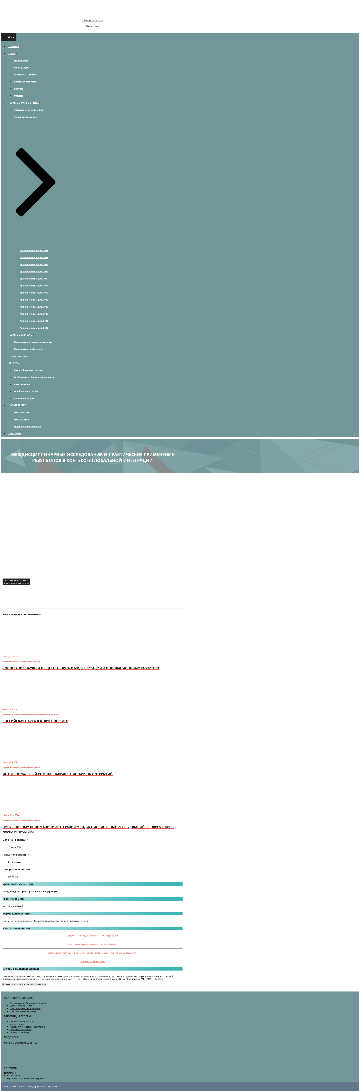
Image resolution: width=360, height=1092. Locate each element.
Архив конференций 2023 (34, 271)
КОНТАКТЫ (14, 433)
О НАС (11, 53)
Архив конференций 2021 (34, 285)
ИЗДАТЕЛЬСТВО (17, 405)
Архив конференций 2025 (34, 257)
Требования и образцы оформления (34, 377)
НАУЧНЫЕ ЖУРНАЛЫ (20, 334)
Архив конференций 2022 (34, 278)
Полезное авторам (24, 398)
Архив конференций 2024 (34, 264)
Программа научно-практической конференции (92, 944)
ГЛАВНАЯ (13, 46)
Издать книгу (92, 26)
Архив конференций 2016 (34, 320)
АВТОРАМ (14, 363)
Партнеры (19, 88)
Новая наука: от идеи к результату (33, 341)
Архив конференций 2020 (34, 292)
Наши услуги (21, 67)
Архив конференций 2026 (34, 250)
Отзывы (18, 95)
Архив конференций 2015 (34, 327)
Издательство (21, 412)
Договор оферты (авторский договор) (28, 1003)
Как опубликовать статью (28, 370)
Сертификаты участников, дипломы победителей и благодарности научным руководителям (92, 953)
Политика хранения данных (23, 1011)
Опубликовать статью (92, 20)
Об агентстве (21, 60)
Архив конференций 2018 (34, 306)
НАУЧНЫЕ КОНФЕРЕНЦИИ (23, 102)
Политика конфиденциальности (25, 1008)
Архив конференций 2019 (34, 299)
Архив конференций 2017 (34, 313)
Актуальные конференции (29, 109)
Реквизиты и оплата (25, 74)
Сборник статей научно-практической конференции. (92, 935)
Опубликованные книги (27, 426)
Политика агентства (25, 81)
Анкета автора (22, 384)
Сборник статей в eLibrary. (92, 961)
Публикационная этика (21, 1005)
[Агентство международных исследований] (20, 15)
